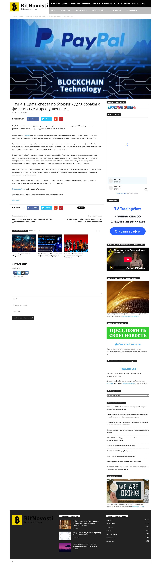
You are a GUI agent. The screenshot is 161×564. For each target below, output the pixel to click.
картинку (110, 383)
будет (27, 135)
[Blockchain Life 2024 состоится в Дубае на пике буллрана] (50, 243)
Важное (96, 3)
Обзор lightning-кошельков (126, 445)
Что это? (118, 3)
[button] (147, 10)
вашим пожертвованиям (130, 316)
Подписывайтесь (18, 189)
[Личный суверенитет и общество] (24, 243)
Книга (135, 3)
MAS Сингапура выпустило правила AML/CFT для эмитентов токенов (33, 220)
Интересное (132, 10)
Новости (55, 3)
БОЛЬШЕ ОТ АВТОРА (36, 231)
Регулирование (111, 534)
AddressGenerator (112, 414)
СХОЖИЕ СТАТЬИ (20, 231)
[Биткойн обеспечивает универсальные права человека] (76, 243)
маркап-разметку (129, 383)
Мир (53, 10)
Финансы (109, 527)
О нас (142, 3)
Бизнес (21, 16)
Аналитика (74, 3)
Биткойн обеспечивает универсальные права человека (73, 256)
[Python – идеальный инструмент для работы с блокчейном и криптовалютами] (65, 524)
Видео (65, 3)
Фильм (127, 3)
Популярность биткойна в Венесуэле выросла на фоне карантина (84, 220)
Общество (110, 541)
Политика (65, 10)
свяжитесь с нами (138, 507)
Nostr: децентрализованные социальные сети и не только (85, 545)
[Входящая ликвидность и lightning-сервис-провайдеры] (65, 536)
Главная (14, 16)
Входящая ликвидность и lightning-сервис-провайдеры (87, 534)
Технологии (115, 10)
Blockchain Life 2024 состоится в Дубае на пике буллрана (50, 255)
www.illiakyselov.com (113, 461)
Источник (15, 200)
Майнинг (86, 3)
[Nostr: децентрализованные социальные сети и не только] (65, 547)
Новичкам (107, 3)
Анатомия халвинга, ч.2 (134, 461)
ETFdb (109, 422)
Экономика (81, 10)
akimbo (16, 113)
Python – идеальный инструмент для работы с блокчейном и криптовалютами (86, 523)
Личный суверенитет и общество (21, 255)
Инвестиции (98, 10)
